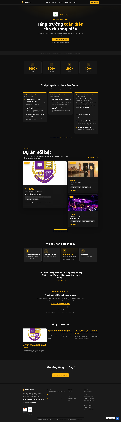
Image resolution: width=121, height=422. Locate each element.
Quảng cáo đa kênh (88, 391)
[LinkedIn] (30, 413)
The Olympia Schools (34, 194)
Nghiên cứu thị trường (91, 102)
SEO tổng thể (87, 403)
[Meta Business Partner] (30, 409)
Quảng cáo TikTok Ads (89, 400)
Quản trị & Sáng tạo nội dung (88, 221)
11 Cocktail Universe (77, 219)
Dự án (60, 2)
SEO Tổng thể (85, 187)
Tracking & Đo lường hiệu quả (32, 199)
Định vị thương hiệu (91, 105)
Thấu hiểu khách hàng (80, 105)
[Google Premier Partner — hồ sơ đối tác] (56, 14)
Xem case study (29, 205)
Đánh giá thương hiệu (80, 102)
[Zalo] (27, 413)
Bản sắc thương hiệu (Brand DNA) (82, 107)
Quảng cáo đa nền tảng (46, 197)
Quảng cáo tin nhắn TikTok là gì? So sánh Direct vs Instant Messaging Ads (60, 331)
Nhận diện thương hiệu (89, 409)
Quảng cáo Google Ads (89, 394)
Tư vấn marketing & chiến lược (82, 110)
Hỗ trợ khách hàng (68, 2)
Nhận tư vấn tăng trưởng (60, 39)
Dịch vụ (54, 2)
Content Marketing (88, 405)
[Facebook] (24, 413)
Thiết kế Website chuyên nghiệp (32, 197)
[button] (117, 418)
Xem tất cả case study (60, 231)
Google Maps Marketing (89, 396)
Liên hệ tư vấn (94, 2)
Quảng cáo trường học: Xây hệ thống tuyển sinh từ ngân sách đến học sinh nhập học (34, 345)
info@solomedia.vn (53, 396)
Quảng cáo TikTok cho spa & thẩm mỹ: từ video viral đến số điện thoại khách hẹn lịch (86, 332)
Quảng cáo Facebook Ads (89, 398)
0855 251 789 (51, 394)
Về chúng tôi (47, 2)
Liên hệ (69, 400)
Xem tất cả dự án (93, 157)
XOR (71, 185)
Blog (75, 2)
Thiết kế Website (87, 407)
